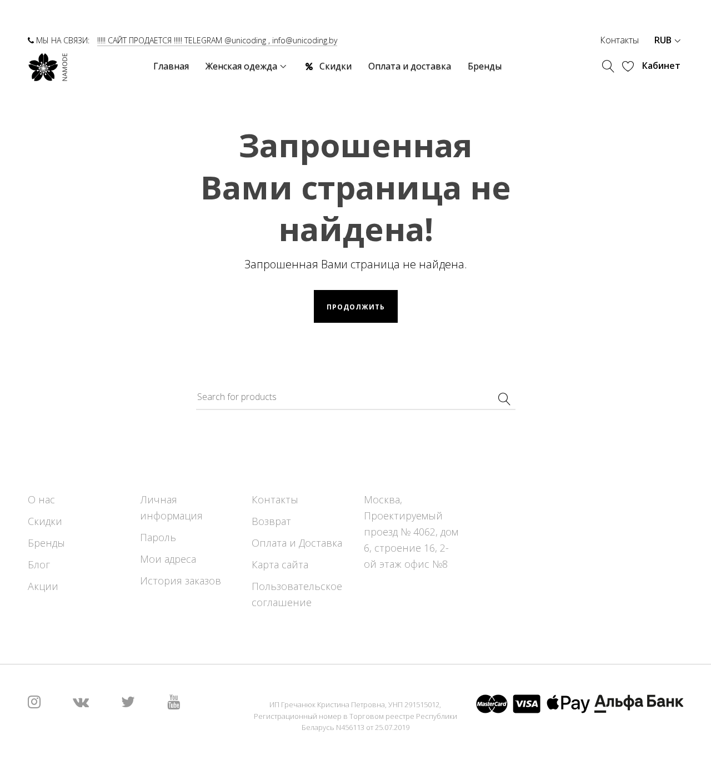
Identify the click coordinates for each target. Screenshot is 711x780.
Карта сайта (280, 564)
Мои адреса (168, 559)
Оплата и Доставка (297, 542)
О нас (41, 499)
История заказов (180, 580)
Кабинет (661, 65)
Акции (43, 586)
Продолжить (356, 307)
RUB (664, 40)
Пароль (158, 537)
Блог (39, 564)
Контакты (619, 40)
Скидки (45, 521)
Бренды (46, 542)
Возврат (271, 521)
